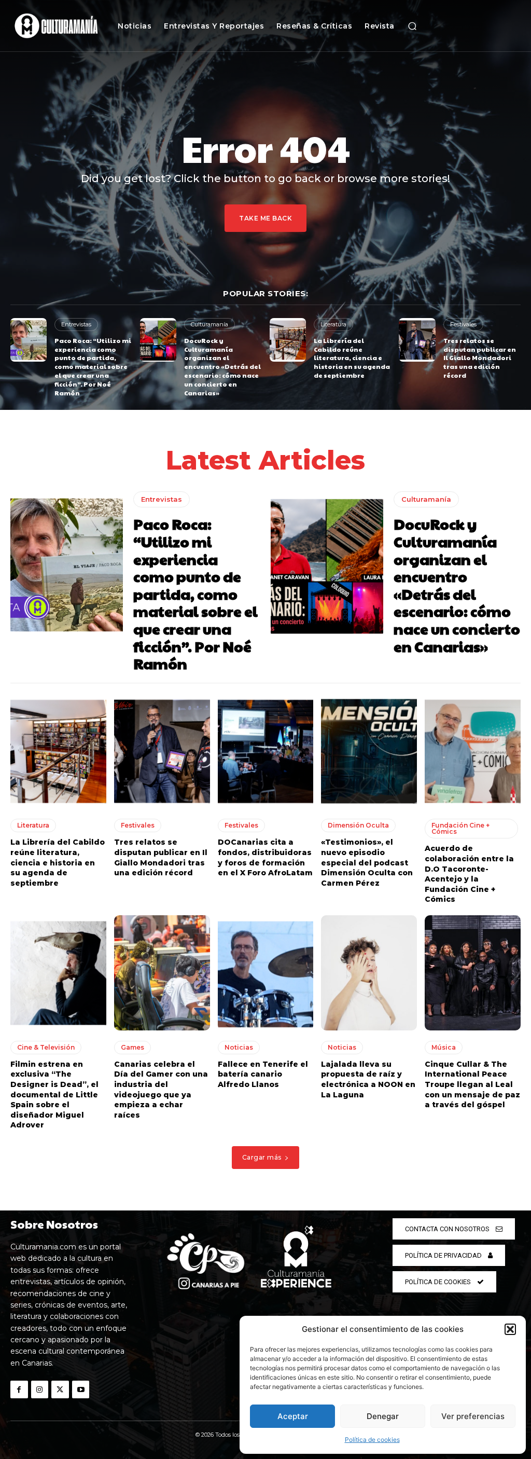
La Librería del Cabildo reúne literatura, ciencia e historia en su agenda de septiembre (352, 357)
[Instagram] (40, 1389)
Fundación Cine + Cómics (460, 828)
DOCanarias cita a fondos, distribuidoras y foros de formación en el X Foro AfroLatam (265, 857)
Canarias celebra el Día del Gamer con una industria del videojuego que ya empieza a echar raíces (161, 1089)
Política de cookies (372, 1439)
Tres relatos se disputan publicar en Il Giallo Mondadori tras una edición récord (479, 357)
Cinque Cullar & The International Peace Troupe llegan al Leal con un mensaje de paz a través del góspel (472, 1084)
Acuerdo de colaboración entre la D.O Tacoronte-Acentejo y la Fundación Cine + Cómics (469, 874)
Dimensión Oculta (358, 825)
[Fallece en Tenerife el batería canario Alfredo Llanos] (266, 972)
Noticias (239, 1047)
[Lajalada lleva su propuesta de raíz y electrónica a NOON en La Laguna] (369, 972)
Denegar (383, 1416)
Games (132, 1047)
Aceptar (292, 1416)
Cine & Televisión (46, 1047)
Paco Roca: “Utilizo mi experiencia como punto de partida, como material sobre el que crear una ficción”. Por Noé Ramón (92, 366)
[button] (510, 1329)
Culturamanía (209, 324)
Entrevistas (76, 324)
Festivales (463, 324)
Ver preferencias (473, 1416)
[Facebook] (19, 1389)
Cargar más (262, 1157)
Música (443, 1047)
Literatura (333, 324)
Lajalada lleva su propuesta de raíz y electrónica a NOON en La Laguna (368, 1079)
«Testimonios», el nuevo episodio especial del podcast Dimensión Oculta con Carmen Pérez (367, 862)
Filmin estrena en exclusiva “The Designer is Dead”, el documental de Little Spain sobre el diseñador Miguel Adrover (54, 1094)
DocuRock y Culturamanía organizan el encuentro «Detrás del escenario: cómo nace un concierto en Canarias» (222, 366)
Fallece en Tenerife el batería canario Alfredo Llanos (263, 1074)
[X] (60, 1389)
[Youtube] (81, 1389)
